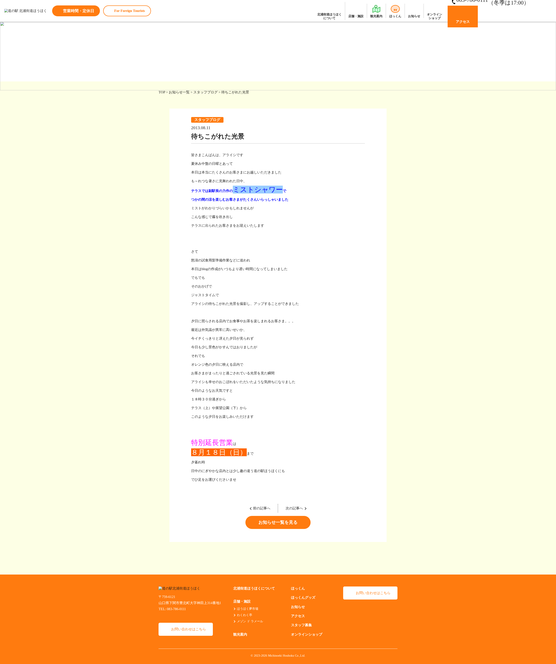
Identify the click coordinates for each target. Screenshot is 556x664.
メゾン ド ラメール (250, 621)
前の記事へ (261, 508)
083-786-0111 (176, 609)
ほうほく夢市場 (247, 608)
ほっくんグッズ (303, 597)
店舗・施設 (356, 16)
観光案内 (376, 16)
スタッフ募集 (301, 625)
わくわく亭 (244, 615)
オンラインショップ (434, 16)
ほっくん (395, 16)
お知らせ (414, 16)
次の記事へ (294, 508)
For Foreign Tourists (129, 11)
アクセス (463, 21)
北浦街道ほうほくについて (329, 16)
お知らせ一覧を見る (278, 522)
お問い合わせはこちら (188, 629)
